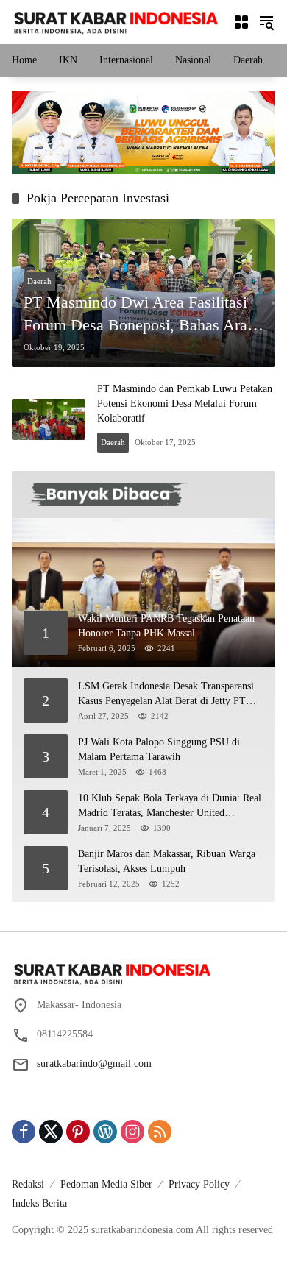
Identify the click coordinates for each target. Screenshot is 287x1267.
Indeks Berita (39, 1203)
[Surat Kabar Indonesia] (115, 20)
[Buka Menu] (241, 22)
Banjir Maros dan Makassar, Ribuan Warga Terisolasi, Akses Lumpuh (166, 861)
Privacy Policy (199, 1184)
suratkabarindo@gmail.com (94, 1063)
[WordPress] (105, 1131)
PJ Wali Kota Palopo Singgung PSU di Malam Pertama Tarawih (159, 749)
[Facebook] (23, 1131)
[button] (266, 22)
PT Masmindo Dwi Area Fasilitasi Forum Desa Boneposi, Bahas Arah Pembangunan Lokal (139, 315)
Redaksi (28, 1184)
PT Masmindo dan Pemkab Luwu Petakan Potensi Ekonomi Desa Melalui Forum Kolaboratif (184, 403)
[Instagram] (132, 1131)
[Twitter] (51, 1131)
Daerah (39, 281)
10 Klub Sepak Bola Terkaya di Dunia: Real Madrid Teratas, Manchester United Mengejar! (169, 806)
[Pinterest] (78, 1131)
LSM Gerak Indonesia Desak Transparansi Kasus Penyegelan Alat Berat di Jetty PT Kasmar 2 (166, 694)
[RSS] (159, 1131)
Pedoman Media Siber (106, 1184)
